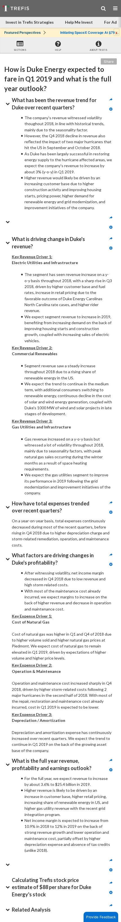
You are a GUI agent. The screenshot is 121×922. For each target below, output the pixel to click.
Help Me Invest (79, 22)
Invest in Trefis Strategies (30, 22)
